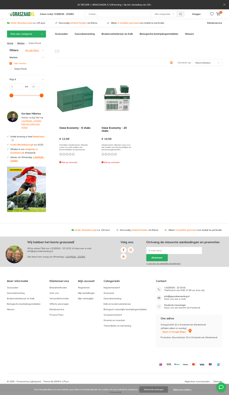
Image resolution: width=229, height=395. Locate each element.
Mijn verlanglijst (85, 298)
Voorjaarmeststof (113, 314)
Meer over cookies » (182, 389)
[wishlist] (212, 14)
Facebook (123, 250)
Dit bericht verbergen (153, 389)
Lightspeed (35, 381)
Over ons (54, 293)
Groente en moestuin (114, 320)
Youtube (123, 256)
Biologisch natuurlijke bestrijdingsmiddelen (125, 309)
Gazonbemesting (85, 33)
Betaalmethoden (58, 287)
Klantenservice (214, 22)
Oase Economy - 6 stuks (75, 127)
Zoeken (180, 14)
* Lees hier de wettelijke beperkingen (163, 263)
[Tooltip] (12, 140)
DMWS (57, 381)
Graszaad (109, 293)
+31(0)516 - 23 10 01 (60, 248)
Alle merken (20, 63)
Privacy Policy (56, 314)
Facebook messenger (175, 305)
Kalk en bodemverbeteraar (117, 304)
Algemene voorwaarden (197, 381)
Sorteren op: (184, 62)
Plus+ (66, 381)
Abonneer (157, 257)
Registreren (84, 287)
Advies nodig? (57, 14)
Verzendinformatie (59, 298)
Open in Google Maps (174, 331)
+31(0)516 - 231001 (31, 120)
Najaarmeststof (112, 287)
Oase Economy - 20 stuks (114, 129)
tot (25, 86)
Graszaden (61, 33)
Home (10, 43)
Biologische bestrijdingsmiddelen (159, 33)
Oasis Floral (20, 68)
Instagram (131, 250)
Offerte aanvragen (59, 304)
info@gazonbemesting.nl (176, 296)
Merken (21, 43)
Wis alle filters (32, 50)
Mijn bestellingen (86, 293)
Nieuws (189, 33)
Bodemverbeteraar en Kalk (117, 33)
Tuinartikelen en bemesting (117, 325)
